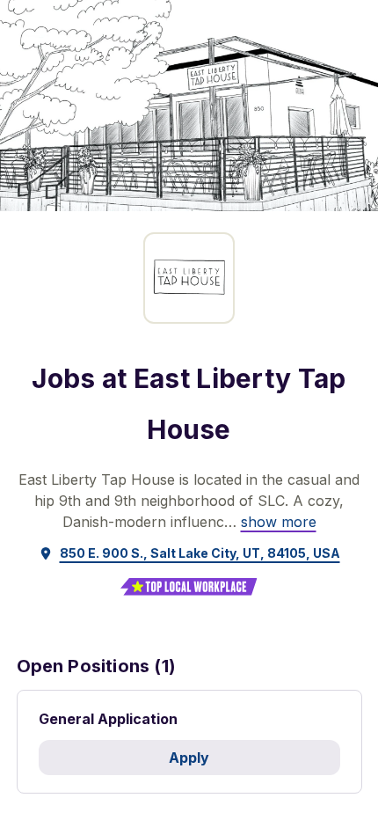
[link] (278, 522)
